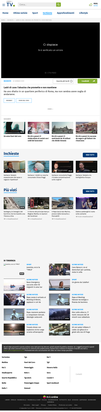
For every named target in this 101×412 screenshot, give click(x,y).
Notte (4, 383)
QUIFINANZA (83, 400)
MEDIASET (9, 100)
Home (5, 13)
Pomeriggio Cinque (31, 383)
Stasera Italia (52, 368)
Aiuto (75, 405)
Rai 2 (4, 368)
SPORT (29, 264)
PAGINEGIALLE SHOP (34, 400)
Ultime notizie (20, 13)
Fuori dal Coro (29, 362)
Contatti (79, 374)
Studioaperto (7, 373)
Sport (35, 13)
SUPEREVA (50, 402)
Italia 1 (4, 388)
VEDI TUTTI (90, 155)
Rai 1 (49, 357)
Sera (48, 373)
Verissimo (6, 357)
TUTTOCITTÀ (63, 400)
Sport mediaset (53, 383)
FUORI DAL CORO (24, 100)
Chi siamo (27, 405)
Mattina (5, 362)
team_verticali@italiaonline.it (14, 350)
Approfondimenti (65, 13)
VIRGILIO (13, 400)
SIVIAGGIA (75, 400)
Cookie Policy (52, 405)
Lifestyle (83, 13)
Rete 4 (26, 373)
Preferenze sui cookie (65, 405)
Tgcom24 (27, 378)
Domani (27, 388)
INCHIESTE (10, 20)
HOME (3, 20)
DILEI (69, 400)
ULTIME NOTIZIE (77, 264)
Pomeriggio (28, 368)
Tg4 (25, 357)
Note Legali (35, 405)
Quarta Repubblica (9, 378)
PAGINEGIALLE (21, 400)
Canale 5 (50, 378)
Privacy (43, 405)
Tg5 (48, 362)
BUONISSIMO (92, 400)
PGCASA (44, 400)
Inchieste (47, 13)
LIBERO (8, 1)
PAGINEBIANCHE (53, 400)
